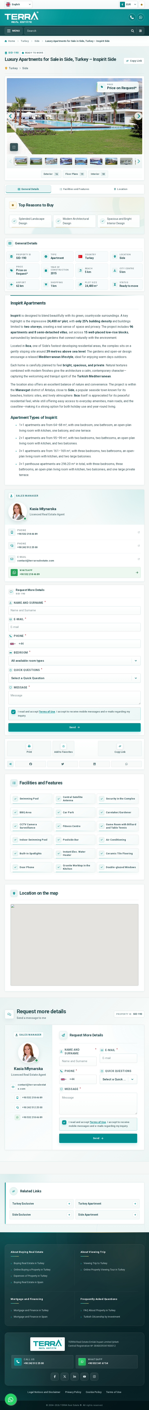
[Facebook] (55, 1377)
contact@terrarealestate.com (32, 1086)
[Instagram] (94, 1377)
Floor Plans (74, 174)
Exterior (51, 174)
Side (25, 68)
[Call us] (132, 17)
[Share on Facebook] (30, 764)
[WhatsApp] (140, 17)
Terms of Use (47, 711)
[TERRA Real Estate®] (47, 1344)
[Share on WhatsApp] (126, 764)
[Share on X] (62, 764)
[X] (65, 1377)
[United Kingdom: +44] (13, 644)
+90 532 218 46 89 (32, 1097)
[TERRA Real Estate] (21, 17)
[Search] (132, 30)
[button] (14, 147)
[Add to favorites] (141, 4)
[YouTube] (84, 1377)
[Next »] (138, 116)
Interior (97, 174)
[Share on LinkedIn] (94, 764)
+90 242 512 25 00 (32, 1107)
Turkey (13, 68)
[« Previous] (11, 116)
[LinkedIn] (74, 1377)
